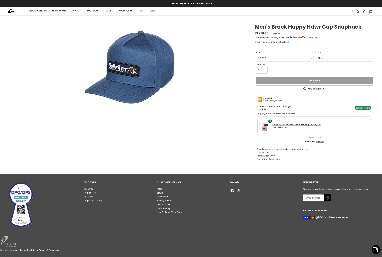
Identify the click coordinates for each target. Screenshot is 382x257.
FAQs (159, 188)
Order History (163, 208)
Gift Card (88, 196)
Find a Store (90, 192)
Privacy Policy (164, 200)
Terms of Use (164, 204)
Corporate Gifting (93, 200)
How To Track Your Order (170, 212)
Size (258, 52)
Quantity (260, 64)
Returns (161, 192)
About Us (88, 188)
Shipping (259, 42)
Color (318, 52)
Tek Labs (320, 141)
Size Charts (162, 196)
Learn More (313, 37)
